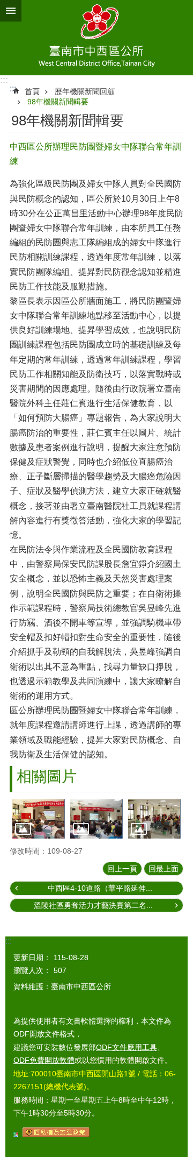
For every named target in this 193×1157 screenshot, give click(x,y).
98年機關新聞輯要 (57, 101)
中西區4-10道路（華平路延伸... (100, 888)
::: (4, 79)
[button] (38, 819)
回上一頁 (122, 868)
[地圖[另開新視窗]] (15, 1134)
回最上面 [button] (164, 868)
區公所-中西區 (96, 37)
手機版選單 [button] (10, 11)
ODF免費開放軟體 (44, 1060)
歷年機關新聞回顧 (85, 91)
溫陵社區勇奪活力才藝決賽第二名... (93, 905)
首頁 (32, 91)
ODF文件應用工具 (126, 1047)
